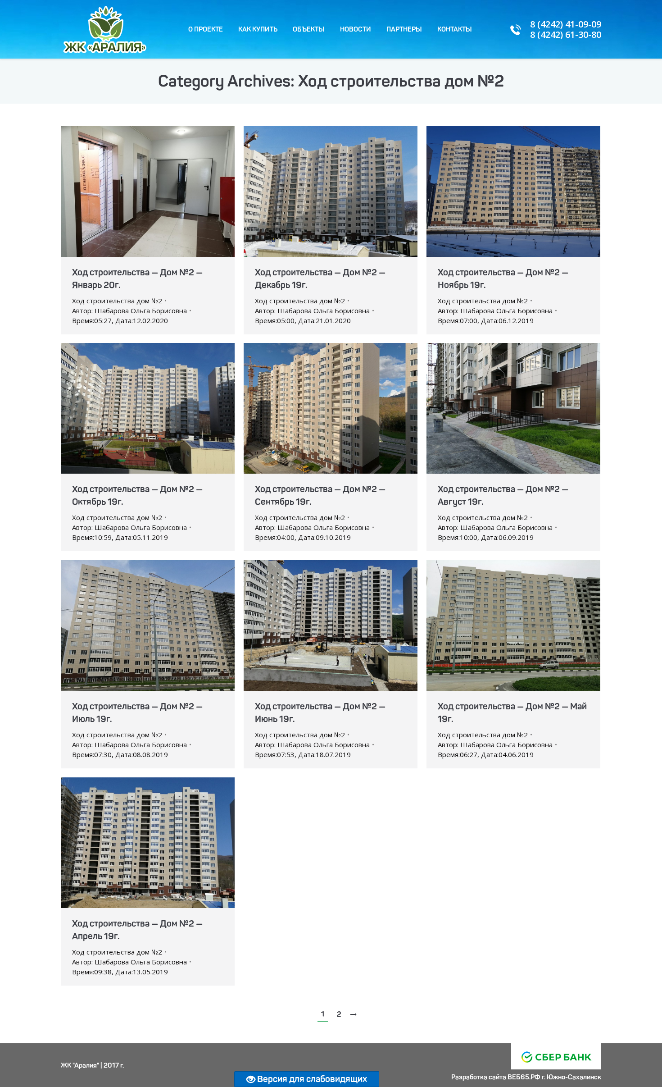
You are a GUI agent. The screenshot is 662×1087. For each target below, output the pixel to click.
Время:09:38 (120, 971)
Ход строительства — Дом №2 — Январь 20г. (137, 278)
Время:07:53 (303, 754)
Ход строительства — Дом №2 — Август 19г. (503, 495)
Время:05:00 (303, 320)
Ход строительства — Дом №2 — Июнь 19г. (320, 712)
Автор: (129, 310)
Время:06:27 (486, 754)
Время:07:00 (486, 320)
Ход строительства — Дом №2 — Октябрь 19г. (137, 495)
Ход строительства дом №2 (117, 300)
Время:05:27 (120, 320)
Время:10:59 (120, 537)
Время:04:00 (303, 537)
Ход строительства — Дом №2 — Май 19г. (512, 712)
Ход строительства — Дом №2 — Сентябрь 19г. (320, 495)
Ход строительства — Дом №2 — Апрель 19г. (137, 929)
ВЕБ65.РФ (524, 1077)
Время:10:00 (486, 537)
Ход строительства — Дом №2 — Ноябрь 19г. (503, 278)
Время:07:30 (120, 754)
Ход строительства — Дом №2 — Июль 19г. (137, 712)
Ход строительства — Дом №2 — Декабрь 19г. (320, 278)
